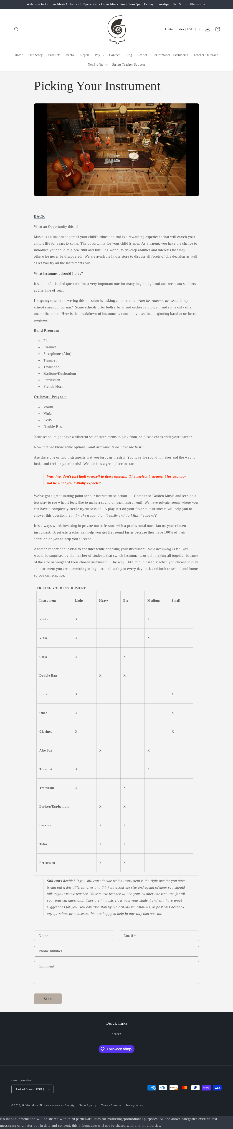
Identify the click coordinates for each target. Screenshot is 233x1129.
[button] (16, 29)
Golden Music (30, 1105)
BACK (39, 216)
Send (48, 999)
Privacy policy (134, 1105)
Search (116, 1034)
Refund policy (87, 1105)
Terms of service (111, 1105)
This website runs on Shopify (57, 1105)
